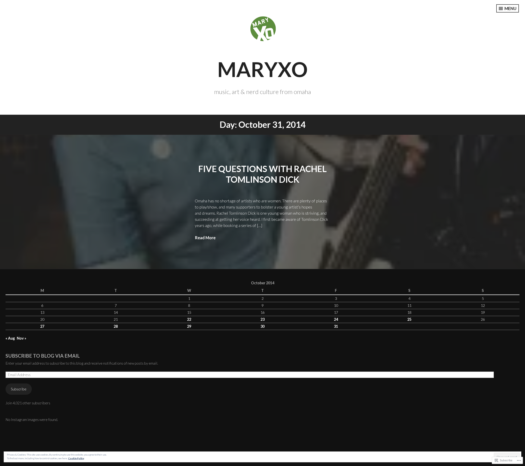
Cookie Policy (76, 458)
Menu (510, 8)
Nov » (21, 338)
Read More (205, 237)
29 (189, 326)
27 (42, 326)
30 (262, 326)
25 (409, 319)
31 (336, 326)
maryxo (262, 69)
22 (189, 319)
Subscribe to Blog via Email (43, 356)
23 (262, 319)
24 (336, 319)
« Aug (10, 338)
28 (116, 326)
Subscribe (18, 389)
